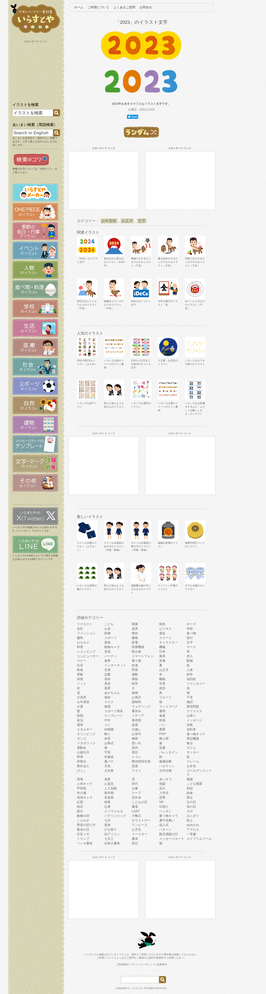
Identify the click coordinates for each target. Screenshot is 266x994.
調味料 (136, 702)
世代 (135, 783)
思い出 (136, 743)
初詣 (190, 788)
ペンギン (165, 811)
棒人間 (164, 738)
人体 (190, 670)
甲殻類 (81, 788)
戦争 (135, 683)
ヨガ (190, 811)
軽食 (80, 670)
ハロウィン (167, 766)
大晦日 (136, 815)
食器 (162, 715)
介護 (80, 706)
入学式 (164, 793)
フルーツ (165, 697)
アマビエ (193, 829)
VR (161, 802)
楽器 (135, 725)
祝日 (80, 806)
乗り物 (136, 660)
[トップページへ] (35, 33)
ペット (81, 683)
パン (162, 725)
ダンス (81, 738)
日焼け (164, 806)
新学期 (109, 793)
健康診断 (165, 761)
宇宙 (107, 752)
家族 (107, 642)
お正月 (127, 221)
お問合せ (145, 7)
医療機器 (138, 647)
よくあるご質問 (124, 7)
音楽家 (109, 797)
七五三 (109, 838)
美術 (107, 679)
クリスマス (194, 711)
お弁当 (191, 766)
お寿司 (136, 734)
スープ (136, 793)
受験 (80, 674)
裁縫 (190, 779)
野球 (80, 757)
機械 (162, 647)
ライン (136, 770)
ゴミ (107, 725)
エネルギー (84, 729)
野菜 (135, 670)
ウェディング (141, 706)
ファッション (86, 633)
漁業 (107, 779)
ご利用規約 (122, 964)
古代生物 (165, 770)
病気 (162, 624)
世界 (162, 683)
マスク (109, 702)
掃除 (135, 679)
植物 (135, 692)
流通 (162, 747)
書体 (135, 838)
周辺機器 (193, 738)
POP (162, 734)
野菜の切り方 (86, 825)
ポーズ (191, 624)
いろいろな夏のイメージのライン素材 (168, 407)
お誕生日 (83, 752)
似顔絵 (191, 679)
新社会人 (83, 766)
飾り (107, 734)
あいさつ (165, 779)
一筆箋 (191, 834)
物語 (190, 702)
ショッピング (86, 651)
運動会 (81, 747)
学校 (190, 628)
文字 (141, 221)
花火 (162, 788)
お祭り (191, 715)
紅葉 (80, 802)
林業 (107, 802)
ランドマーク (168, 706)
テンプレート (113, 715)
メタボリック (86, 743)
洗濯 (135, 766)
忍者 (107, 806)
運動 (135, 674)
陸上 (190, 820)
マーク (191, 647)
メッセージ (194, 720)
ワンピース (139, 825)
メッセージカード (171, 838)
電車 (80, 725)
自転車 (191, 729)
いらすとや (136, 988)
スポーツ (110, 637)
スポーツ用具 (113, 711)
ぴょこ (81, 770)
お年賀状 (108, 221)
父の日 (191, 802)
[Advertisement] (36, 70)
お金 (107, 628)
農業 (162, 729)
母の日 (191, 806)
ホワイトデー (141, 820)
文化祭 (109, 770)
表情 (80, 679)
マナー (81, 660)
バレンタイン (168, 752)
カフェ (191, 747)
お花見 (109, 783)
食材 (107, 697)
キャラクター (168, 642)
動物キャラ (112, 647)
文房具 (81, 697)
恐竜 (162, 797)
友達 (135, 665)
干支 (190, 697)
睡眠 (162, 679)
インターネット (115, 665)
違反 (162, 633)
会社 (80, 628)
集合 (190, 743)
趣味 (80, 637)
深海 (80, 779)
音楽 (107, 651)
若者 (162, 660)
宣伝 (135, 843)
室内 (135, 747)
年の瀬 (81, 793)
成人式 (164, 825)
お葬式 (109, 743)
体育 (107, 738)
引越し (136, 729)
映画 (162, 720)
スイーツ (165, 637)
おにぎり (193, 815)
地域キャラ (84, 797)
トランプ (83, 838)
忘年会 (136, 797)
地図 (162, 783)
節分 (80, 811)
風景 (107, 688)
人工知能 (110, 788)
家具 (162, 656)
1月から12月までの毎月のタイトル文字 (141, 364)
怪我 (80, 715)
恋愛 (107, 674)
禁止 (190, 797)
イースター (139, 834)
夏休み (136, 711)
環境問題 (193, 706)
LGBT (136, 811)
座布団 (136, 720)
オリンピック (86, 734)
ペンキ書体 (84, 843)
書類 (162, 711)
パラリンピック (115, 815)
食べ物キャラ (196, 734)
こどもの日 (139, 802)
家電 (135, 642)
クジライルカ (113, 811)
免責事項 (162, 964)
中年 (107, 720)
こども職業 (194, 783)
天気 (107, 766)
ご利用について (98, 7)
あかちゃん (112, 692)
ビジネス (165, 628)
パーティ (110, 656)
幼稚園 (109, 729)
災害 (107, 670)
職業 (135, 624)
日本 (162, 651)
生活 (80, 665)
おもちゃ (83, 642)
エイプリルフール (199, 838)
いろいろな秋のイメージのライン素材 (114, 364)
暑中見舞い (167, 820)
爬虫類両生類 (141, 761)
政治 (80, 720)
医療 (107, 633)
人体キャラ (84, 783)
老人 (190, 656)
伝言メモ (83, 834)
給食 (190, 793)
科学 (190, 674)
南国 (107, 706)
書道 (135, 806)
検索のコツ (46, 168)
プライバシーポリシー (142, 964)
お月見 (136, 829)
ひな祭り (110, 829)
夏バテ (109, 761)
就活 (162, 688)
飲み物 (136, 651)
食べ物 (191, 633)
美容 (107, 683)
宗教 (190, 725)
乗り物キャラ (168, 815)
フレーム (193, 761)
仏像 (135, 788)
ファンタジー (196, 683)
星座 (107, 825)
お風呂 (136, 697)
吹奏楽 (109, 757)
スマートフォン (143, 656)
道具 (135, 628)
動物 (190, 660)
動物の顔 (83, 815)
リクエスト (84, 624)
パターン (165, 829)
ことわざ (83, 820)
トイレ (136, 757)
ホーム (78, 7)
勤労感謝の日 (168, 834)
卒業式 (81, 761)
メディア (138, 715)
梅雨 (135, 738)
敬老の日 (83, 829)
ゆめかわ (193, 825)
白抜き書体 (112, 843)
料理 (80, 647)
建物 (135, 637)
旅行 (190, 637)
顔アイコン (112, 834)
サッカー (193, 752)
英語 (135, 752)
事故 (135, 633)
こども (109, 624)
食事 (107, 660)
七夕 (107, 820)
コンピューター (88, 656)
